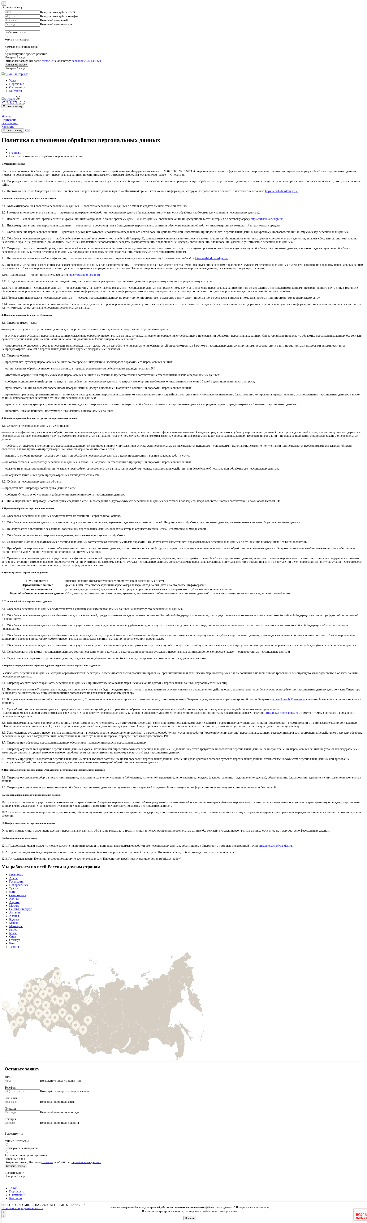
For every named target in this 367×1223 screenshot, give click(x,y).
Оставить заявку (12, 106)
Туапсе (13, 888)
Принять (190, 1218)
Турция (14, 946)
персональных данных (86, 60)
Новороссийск (18, 885)
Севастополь (17, 895)
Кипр (12, 943)
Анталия (14, 912)
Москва (14, 905)
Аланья (14, 915)
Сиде (12, 936)
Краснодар (16, 874)
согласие (47, 60)
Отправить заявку (16, 64)
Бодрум (14, 919)
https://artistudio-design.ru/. (281, 191)
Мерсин (14, 922)
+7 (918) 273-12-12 (13, 102)
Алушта (14, 902)
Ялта (12, 891)
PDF (4, 110)
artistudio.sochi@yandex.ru (288, 699)
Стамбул (14, 940)
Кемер (13, 929)
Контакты (15, 90)
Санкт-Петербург (20, 909)
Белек (13, 933)
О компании (17, 87)
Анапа (13, 878)
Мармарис (16, 926)
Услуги (13, 80)
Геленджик (16, 881)
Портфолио (16, 84)
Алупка (14, 898)
